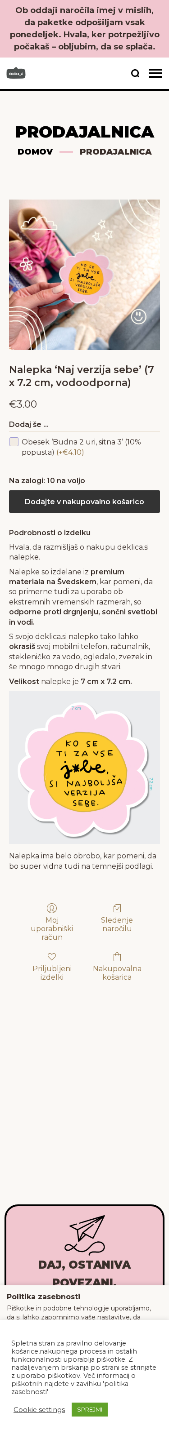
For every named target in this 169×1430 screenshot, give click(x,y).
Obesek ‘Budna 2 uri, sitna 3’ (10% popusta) (81, 447)
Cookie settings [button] (39, 1410)
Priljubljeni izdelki (52, 972)
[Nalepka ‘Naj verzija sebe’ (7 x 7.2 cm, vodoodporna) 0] (84, 275)
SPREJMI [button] (89, 1409)
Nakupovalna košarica (117, 972)
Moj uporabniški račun (52, 928)
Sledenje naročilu (117, 924)
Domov (35, 152)
